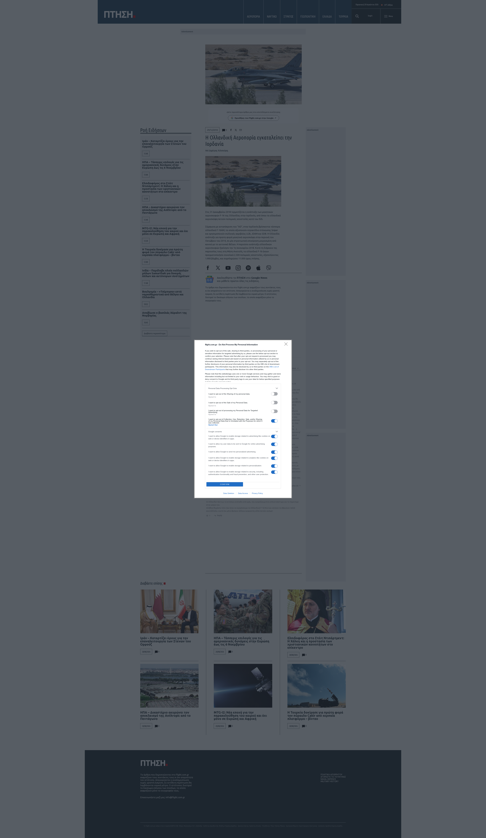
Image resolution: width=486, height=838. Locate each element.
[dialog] (243, 419)
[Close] (286, 344)
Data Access (243, 493)
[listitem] (243, 388)
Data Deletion (228, 493)
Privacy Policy (257, 493)
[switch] (274, 394)
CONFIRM (224, 484)
